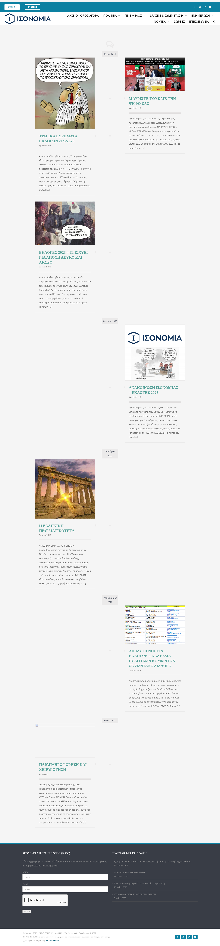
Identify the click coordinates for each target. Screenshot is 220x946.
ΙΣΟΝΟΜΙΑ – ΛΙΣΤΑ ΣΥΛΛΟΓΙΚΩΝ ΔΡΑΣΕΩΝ (135, 894)
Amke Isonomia (52, 940)
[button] (214, 21)
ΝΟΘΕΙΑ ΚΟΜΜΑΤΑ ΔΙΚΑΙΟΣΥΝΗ (130, 872)
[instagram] (205, 7)
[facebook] (195, 7)
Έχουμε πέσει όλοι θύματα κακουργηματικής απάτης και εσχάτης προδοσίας (152, 861)
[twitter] (200, 7)
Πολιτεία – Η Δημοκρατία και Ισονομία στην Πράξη (139, 883)
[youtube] (210, 7)
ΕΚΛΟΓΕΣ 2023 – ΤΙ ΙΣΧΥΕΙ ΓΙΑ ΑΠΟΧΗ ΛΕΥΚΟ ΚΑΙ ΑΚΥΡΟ (63, 257)
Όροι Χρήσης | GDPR (87, 933)
